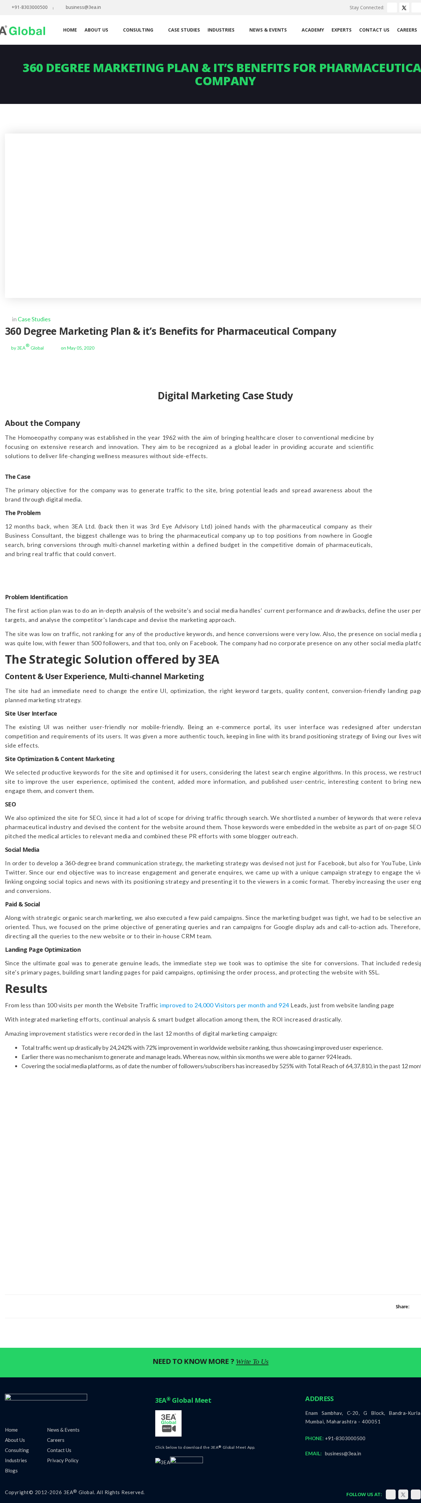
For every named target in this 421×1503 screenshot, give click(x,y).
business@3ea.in (83, 7)
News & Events (63, 1430)
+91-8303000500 (30, 7)
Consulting (17, 1450)
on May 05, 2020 (77, 348)
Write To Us (252, 1361)
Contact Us (59, 1450)
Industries (16, 1460)
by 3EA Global (27, 348)
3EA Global (78, 1492)
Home (11, 1430)
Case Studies (34, 319)
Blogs (11, 1470)
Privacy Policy (63, 1460)
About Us (15, 1440)
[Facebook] (415, 1306)
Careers (55, 1440)
